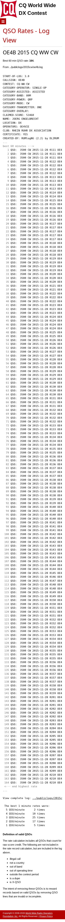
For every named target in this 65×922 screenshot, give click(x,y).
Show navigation (3, 21)
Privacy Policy (46, 916)
